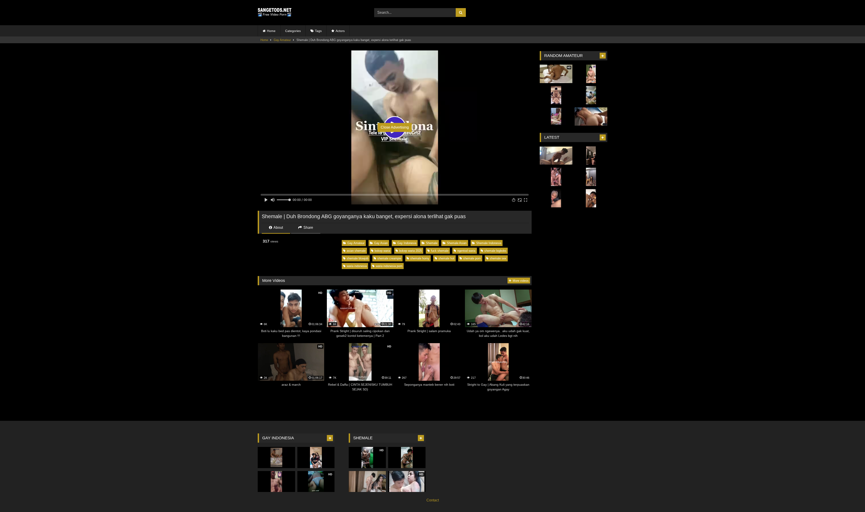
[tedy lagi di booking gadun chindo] (276, 457)
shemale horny (419, 258)
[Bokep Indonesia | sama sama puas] (591, 74)
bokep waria (382, 250)
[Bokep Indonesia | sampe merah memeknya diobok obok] (556, 177)
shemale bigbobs (495, 250)
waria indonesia (357, 266)
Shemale (431, 243)
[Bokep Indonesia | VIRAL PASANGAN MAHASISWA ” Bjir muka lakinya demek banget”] (556, 155)
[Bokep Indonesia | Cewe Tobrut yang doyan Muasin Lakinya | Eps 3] (591, 177)
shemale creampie (389, 258)
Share (308, 227)
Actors (340, 31)
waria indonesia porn (389, 266)
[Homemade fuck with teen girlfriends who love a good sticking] (591, 116)
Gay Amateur (282, 40)
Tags (318, 31)
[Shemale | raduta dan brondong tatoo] (407, 457)
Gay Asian (381, 243)
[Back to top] (851, 498)
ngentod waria (466, 250)
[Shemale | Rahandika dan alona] (367, 481)
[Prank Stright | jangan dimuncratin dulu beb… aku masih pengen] (276, 481)
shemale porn (472, 258)
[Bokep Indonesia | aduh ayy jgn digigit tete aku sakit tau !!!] (591, 198)
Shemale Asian (457, 243)
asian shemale (356, 250)
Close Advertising (395, 127)
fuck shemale (439, 250)
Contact (432, 500)
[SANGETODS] (274, 12)
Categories (293, 31)
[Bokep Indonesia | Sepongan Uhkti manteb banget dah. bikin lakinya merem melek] (556, 198)
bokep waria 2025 (410, 250)
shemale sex (498, 258)
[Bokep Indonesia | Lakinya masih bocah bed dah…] (556, 95)
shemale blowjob (357, 258)
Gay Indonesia (406, 243)
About (278, 227)
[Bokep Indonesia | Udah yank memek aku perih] (556, 116)
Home (271, 31)
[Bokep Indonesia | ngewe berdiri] (591, 155)
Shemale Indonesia (488, 243)
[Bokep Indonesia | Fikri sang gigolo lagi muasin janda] (591, 95)
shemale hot (446, 258)
